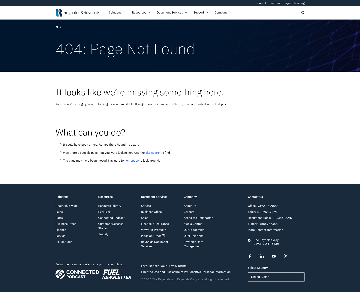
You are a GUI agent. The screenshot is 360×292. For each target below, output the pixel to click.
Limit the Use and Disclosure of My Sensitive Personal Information (186, 272)
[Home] (78, 13)
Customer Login (280, 3)
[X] (286, 257)
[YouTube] (274, 257)
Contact (261, 3)
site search (153, 152)
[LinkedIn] (262, 257)
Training (299, 3)
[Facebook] (250, 257)
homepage (131, 160)
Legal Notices (150, 266)
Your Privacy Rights (174, 266)
